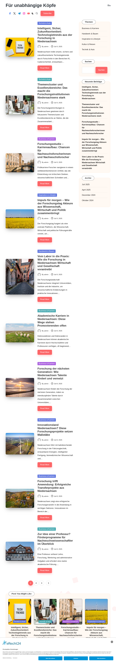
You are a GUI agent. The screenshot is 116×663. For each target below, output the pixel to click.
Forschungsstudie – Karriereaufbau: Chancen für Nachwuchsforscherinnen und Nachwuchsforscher (93, 128)
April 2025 (86, 190)
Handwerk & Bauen (46, 251)
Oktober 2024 (87, 200)
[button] (47, 13)
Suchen (88, 61)
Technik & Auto (45, 23)
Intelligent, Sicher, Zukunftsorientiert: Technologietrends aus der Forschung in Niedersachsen (54, 35)
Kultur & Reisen (88, 44)
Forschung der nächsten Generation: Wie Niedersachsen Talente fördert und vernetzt (53, 373)
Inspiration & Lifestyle (47, 195)
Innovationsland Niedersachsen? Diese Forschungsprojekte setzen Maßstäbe (55, 429)
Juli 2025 (85, 184)
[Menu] (109, 5)
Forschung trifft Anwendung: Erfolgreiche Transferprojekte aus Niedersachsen (54, 486)
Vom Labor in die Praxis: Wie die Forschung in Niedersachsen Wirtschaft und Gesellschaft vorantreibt (54, 263)
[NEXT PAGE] (48, 583)
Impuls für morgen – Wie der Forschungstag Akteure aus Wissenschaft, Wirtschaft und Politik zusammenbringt (55, 207)
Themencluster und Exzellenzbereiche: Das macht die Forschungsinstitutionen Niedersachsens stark (93, 110)
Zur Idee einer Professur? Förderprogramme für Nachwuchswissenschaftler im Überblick (55, 538)
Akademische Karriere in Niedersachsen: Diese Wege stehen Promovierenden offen (53, 320)
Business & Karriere (47, 139)
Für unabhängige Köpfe (31, 5)
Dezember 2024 (88, 195)
